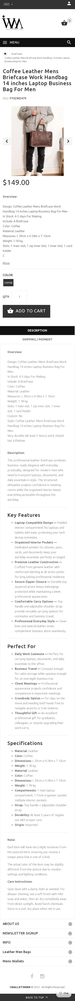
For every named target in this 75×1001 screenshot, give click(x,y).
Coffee (8, 282)
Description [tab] (37, 330)
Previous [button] (7, 141)
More (6, 263)
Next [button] (68, 141)
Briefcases (17, 54)
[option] (37, 141)
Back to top (35, 997)
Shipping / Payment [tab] (37, 339)
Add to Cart (30, 310)
